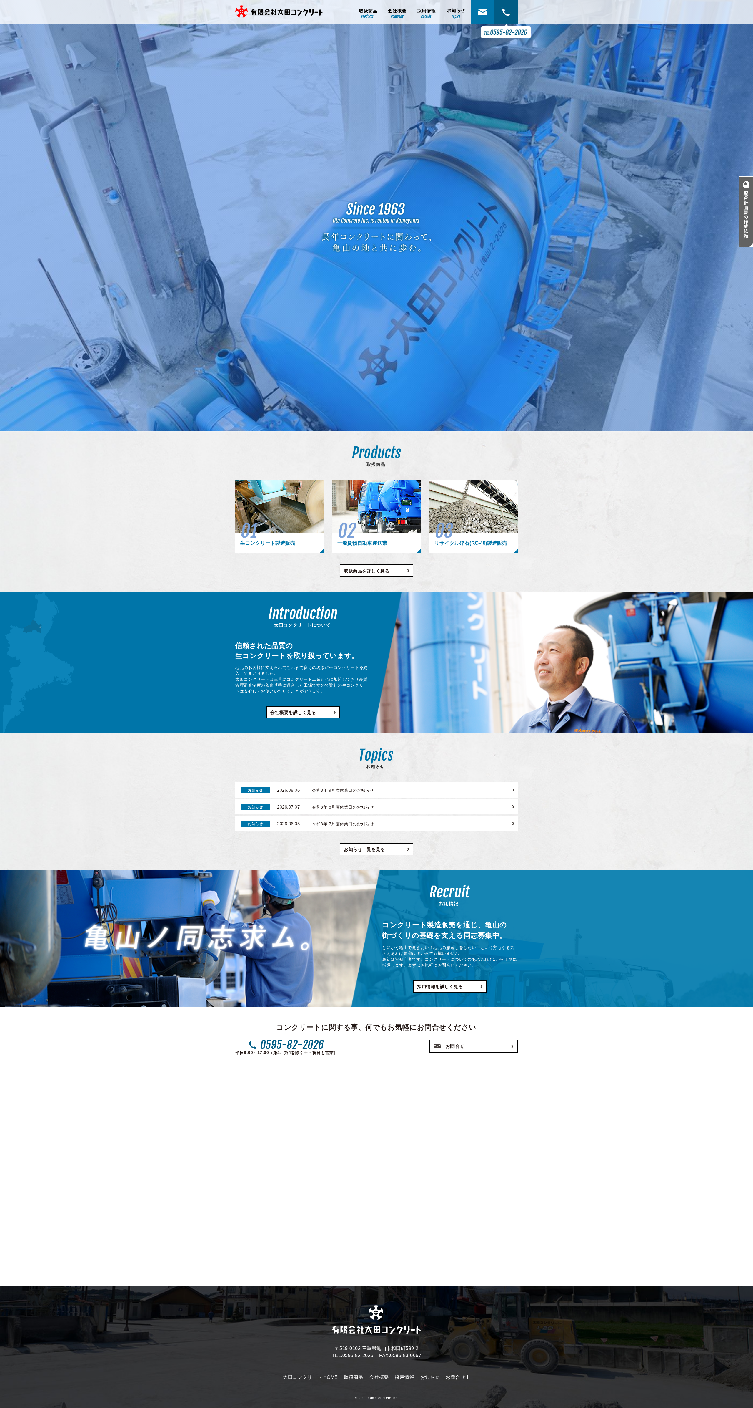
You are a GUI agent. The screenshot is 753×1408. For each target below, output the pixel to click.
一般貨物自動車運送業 (362, 543)
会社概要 (379, 1377)
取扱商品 (353, 1377)
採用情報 (404, 1377)
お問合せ (455, 1046)
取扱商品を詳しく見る (366, 570)
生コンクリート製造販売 (267, 543)
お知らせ (430, 1377)
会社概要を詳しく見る (293, 712)
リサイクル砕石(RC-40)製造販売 (470, 543)
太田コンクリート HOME (310, 1377)
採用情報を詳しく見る (440, 986)
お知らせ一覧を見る (364, 849)
